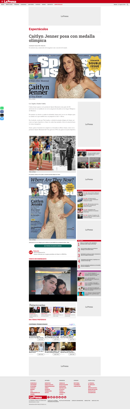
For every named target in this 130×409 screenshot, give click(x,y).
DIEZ (89, 386)
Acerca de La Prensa (53, 400)
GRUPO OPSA (91, 380)
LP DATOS (61, 389)
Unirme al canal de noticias (54, 245)
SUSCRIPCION (91, 392)
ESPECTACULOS (49, 384)
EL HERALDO (91, 384)
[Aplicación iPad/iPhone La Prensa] (59, 397)
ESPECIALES (62, 386)
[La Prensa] (36, 397)
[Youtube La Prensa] (57, 397)
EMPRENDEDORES (50, 386)
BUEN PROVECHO (92, 389)
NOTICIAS (33, 380)
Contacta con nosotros (77, 400)
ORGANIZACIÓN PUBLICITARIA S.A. (37, 404)
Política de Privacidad (64, 400)
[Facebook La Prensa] (48, 397)
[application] (53, 280)
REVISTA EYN (91, 391)
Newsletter (87, 400)
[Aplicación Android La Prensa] (62, 397)
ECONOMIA (33, 386)
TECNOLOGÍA (48, 391)
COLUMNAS (77, 384)
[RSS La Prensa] (65, 397)
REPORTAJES (62, 388)
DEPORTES (48, 383)
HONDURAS (33, 383)
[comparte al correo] (2, 118)
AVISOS (61, 394)
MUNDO (32, 389)
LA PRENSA (91, 383)
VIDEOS (61, 391)
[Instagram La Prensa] (54, 397)
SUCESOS (32, 388)
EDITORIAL (76, 383)
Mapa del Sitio (95, 400)
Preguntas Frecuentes (53, 401)
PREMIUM (62, 380)
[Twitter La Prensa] (51, 397)
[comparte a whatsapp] (2, 108)
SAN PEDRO (33, 384)
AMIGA (46, 388)
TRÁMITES (62, 392)
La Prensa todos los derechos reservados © (37, 401)
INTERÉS (47, 380)
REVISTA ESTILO (92, 388)
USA (31, 391)
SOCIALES (47, 389)
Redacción (43, 45)
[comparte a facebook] (2, 111)
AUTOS (47, 392)
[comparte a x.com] (2, 115)
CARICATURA (77, 386)
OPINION (76, 380)
